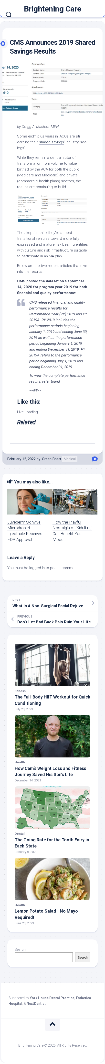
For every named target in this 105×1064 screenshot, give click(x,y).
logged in (37, 568)
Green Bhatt (51, 459)
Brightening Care (52, 8)
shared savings (51, 142)
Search (20, 949)
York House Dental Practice (52, 998)
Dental (20, 833)
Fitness (20, 691)
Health (20, 762)
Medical (70, 459)
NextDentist (36, 1004)
